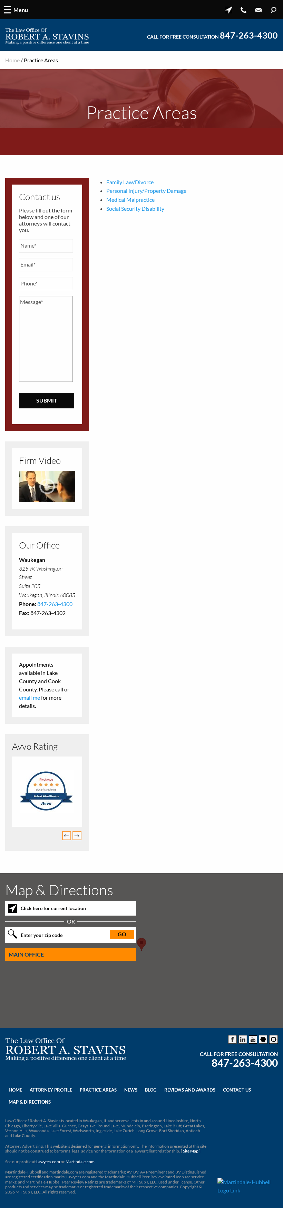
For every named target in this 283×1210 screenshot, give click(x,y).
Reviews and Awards (189, 1090)
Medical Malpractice (130, 199)
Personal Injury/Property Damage (146, 190)
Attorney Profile (51, 1090)
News (130, 1090)
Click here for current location (53, 908)
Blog (150, 1090)
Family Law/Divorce (130, 182)
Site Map (190, 1151)
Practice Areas (98, 1090)
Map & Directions (30, 1102)
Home (12, 60)
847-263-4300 (249, 35)
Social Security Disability (135, 208)
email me (29, 697)
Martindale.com (80, 1161)
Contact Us (237, 1090)
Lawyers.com (48, 1161)
